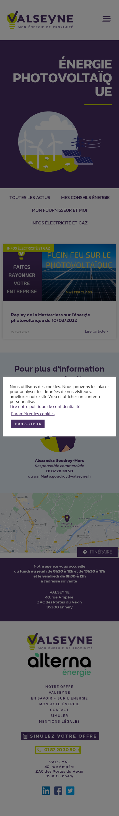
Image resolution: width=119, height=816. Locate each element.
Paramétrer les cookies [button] (33, 413)
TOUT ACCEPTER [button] (27, 423)
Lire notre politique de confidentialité (45, 406)
